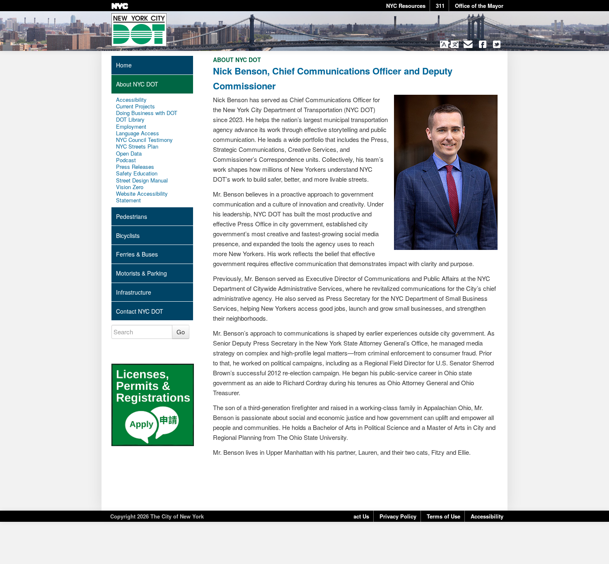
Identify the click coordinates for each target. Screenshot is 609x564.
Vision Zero (129, 187)
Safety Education (136, 173)
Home (124, 65)
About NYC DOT (137, 84)
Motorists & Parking (141, 273)
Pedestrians (131, 216)
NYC (119, 6)
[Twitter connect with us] (497, 44)
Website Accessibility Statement (142, 197)
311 (440, 6)
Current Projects (135, 106)
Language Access (137, 133)
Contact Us (355, 516)
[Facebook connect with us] (482, 44)
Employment (131, 126)
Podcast (126, 160)
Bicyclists (128, 235)
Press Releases (135, 166)
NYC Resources (405, 6)
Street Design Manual (142, 180)
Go (180, 331)
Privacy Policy (397, 516)
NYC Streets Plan (137, 146)
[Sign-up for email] (468, 44)
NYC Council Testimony (144, 140)
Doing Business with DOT (146, 113)
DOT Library (130, 119)
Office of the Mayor (479, 6)
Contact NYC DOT (139, 311)
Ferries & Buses (137, 254)
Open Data (129, 153)
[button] (449, 44)
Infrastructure (133, 292)
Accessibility (131, 99)
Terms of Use (443, 516)
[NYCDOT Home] (139, 29)
